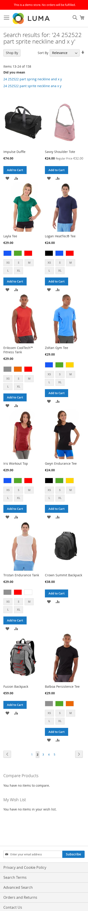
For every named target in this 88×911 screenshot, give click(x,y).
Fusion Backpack (15, 686)
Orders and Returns (20, 897)
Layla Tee (10, 236)
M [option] (29, 263)
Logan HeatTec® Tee (60, 236)
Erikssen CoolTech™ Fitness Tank (18, 350)
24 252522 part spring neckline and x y (32, 79)
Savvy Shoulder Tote (60, 152)
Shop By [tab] (12, 53)
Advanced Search (18, 887)
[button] (7, 178)
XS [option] (8, 263)
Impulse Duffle (14, 152)
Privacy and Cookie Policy (24, 867)
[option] (7, 253)
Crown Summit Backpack (63, 575)
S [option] (18, 263)
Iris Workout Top (15, 463)
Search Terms (15, 877)
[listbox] (23, 253)
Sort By (43, 53)
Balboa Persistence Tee (62, 686)
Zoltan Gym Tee (56, 348)
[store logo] (31, 18)
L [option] (8, 271)
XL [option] (18, 271)
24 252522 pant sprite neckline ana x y (32, 86)
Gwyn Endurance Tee (61, 463)
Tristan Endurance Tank (21, 575)
